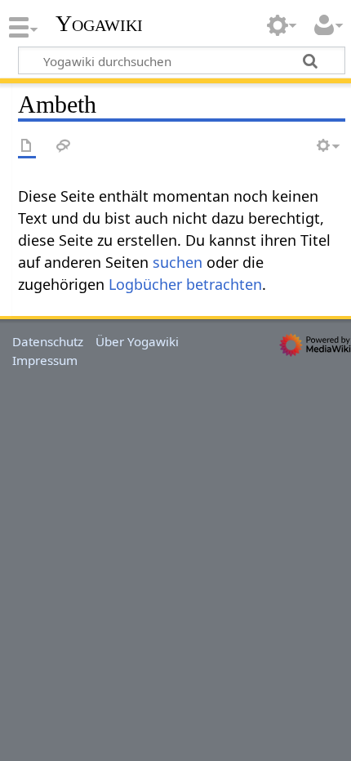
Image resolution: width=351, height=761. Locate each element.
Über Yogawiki (137, 341)
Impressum (45, 360)
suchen (177, 262)
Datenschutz (47, 341)
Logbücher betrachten (185, 284)
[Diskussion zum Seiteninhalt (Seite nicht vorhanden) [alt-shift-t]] (64, 146)
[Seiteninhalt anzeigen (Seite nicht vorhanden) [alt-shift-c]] (27, 146)
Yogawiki (99, 23)
